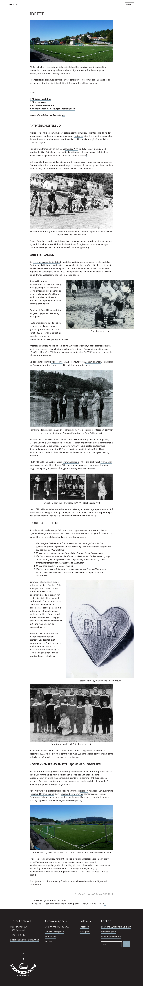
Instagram (85, 931)
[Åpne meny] (129, 4)
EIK (98, 439)
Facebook (84, 926)
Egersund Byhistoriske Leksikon (116, 926)
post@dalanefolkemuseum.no (24, 939)
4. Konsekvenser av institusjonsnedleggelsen (52, 108)
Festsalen (78, 136)
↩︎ (65, 900)
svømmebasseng (38, 247)
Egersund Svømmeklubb (42, 793)
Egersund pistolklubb (91, 797)
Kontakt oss (50, 936)
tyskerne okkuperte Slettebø (46, 262)
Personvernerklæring (111, 936)
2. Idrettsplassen (38, 102)
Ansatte (48, 941)
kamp (85, 439)
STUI (89, 352)
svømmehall (106, 461)
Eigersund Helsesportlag (70, 800)
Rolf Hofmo (56, 361)
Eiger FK (84, 790)
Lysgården (56, 865)
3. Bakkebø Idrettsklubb (42, 105)
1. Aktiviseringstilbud (40, 98)
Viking (106, 439)
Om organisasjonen (54, 931)
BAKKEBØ (13, 4)
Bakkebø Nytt (71, 148)
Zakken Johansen (93, 361)
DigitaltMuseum (108, 931)
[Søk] (126, 944)
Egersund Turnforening (72, 793)
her (63, 115)
